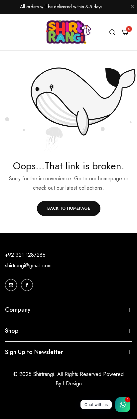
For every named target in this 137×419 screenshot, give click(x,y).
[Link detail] (11, 285)
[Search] (112, 32)
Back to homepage (68, 208)
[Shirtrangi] (68, 32)
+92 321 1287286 (25, 255)
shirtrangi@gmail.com (28, 265)
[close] (132, 7)
